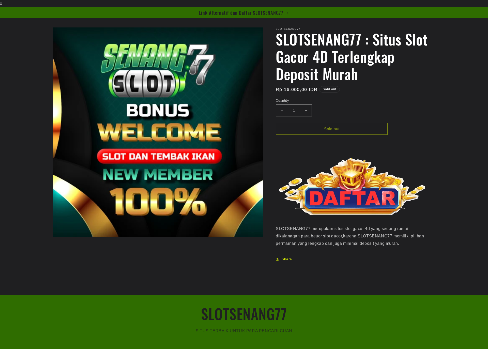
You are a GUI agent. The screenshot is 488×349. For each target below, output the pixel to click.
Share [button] (287, 259)
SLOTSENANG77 (244, 313)
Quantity (282, 100)
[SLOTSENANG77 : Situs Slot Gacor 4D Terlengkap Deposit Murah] (352, 217)
